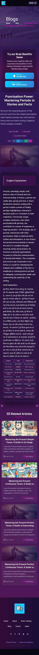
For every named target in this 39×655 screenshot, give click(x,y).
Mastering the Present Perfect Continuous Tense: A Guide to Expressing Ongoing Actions (19, 567)
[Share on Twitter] (18, 141)
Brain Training (26, 621)
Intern (27, 626)
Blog (17, 23)
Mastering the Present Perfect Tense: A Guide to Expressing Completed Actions (19, 525)
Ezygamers (12, 645)
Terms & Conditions (26, 642)
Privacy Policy (11, 642)
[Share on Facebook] (14, 141)
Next (37, 405)
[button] (33, 3)
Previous (2, 405)
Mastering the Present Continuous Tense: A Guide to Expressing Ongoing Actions (19, 484)
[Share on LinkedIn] (22, 141)
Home (8, 23)
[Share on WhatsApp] (26, 141)
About (14, 621)
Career (18, 626)
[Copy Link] (30, 141)
